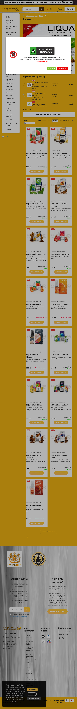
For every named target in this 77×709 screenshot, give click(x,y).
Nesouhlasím (62, 68)
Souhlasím (51, 68)
